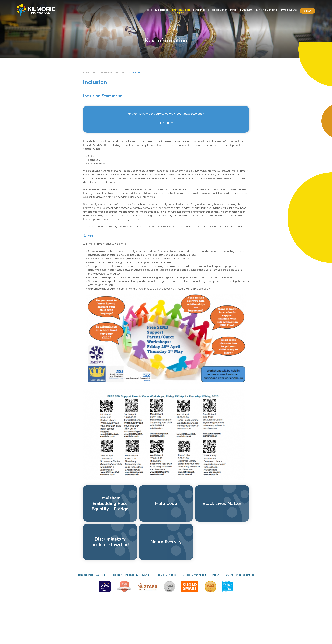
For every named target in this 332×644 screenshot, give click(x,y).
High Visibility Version (167, 575)
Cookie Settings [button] (246, 575)
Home (86, 72)
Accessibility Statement (194, 575)
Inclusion (134, 72)
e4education (145, 575)
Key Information (108, 72)
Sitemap (215, 575)
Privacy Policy (231, 575)
